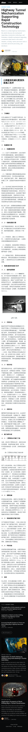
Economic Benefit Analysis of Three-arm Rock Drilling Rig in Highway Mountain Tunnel (13, 624)
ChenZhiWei (8, 50)
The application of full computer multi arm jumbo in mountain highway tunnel (13, 608)
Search (15, 2)
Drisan (12, 724)
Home (9, 2)
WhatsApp (19, 726)
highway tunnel (5, 7)
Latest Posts (9, 726)
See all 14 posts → (7, 632)
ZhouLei (6, 718)
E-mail (14, 726)
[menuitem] (9, 2)
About (20, 2)
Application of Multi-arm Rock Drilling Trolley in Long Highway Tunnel (12, 615)
